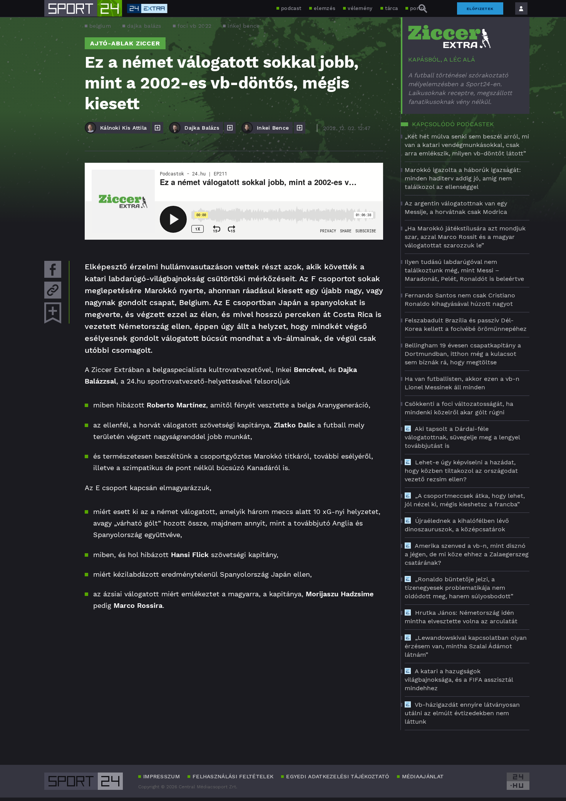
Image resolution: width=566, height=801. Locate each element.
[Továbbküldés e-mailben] (52, 290)
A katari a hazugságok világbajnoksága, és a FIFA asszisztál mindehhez (459, 680)
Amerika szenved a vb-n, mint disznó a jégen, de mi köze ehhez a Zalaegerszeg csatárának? (467, 554)
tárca (391, 8)
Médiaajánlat (423, 776)
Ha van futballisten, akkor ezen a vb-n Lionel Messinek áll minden (462, 383)
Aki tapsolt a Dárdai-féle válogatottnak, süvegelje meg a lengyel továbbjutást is (462, 437)
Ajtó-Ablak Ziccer (125, 43)
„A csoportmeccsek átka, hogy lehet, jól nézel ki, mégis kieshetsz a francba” (465, 500)
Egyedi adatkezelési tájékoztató (337, 776)
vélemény (360, 8)
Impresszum (161, 776)
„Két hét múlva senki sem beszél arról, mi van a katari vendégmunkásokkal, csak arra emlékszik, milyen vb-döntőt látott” (467, 145)
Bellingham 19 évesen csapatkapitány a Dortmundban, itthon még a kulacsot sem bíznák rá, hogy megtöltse (463, 354)
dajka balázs (144, 26)
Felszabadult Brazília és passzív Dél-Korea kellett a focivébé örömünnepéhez (466, 324)
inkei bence (244, 26)
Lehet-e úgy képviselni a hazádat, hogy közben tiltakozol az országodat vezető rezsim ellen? (461, 471)
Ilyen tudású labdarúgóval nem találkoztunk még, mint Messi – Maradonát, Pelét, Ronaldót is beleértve (464, 270)
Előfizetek (480, 9)
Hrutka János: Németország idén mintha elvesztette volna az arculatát (461, 617)
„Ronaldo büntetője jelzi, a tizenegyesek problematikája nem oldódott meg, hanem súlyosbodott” (459, 588)
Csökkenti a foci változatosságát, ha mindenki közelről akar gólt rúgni (459, 408)
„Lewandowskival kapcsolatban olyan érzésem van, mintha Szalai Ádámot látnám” (466, 646)
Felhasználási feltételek (233, 776)
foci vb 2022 (195, 26)
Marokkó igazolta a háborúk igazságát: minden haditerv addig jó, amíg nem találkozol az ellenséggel (463, 178)
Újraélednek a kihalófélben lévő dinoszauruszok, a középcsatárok (457, 525)
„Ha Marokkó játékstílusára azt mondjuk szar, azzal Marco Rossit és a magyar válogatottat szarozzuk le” (465, 237)
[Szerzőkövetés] (157, 128)
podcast (291, 8)
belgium (100, 26)
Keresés (422, 8)
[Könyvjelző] (52, 313)
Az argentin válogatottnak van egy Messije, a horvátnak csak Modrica (456, 207)
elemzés (324, 8)
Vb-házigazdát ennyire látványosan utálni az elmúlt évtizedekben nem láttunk (462, 713)
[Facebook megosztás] (52, 269)
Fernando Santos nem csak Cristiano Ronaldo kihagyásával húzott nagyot (460, 299)
